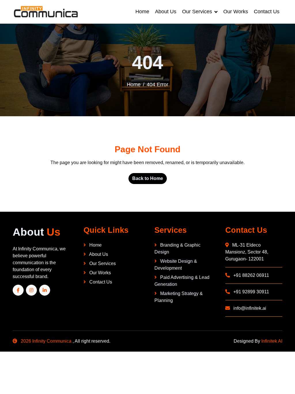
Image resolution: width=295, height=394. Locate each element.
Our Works (235, 11)
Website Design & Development (175, 265)
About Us (165, 11)
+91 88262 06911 (250, 275)
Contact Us (266, 11)
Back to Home (147, 178)
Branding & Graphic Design (177, 248)
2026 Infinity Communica (46, 341)
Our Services (197, 11)
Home (142, 11)
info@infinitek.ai (249, 308)
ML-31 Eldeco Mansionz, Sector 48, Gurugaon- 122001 (246, 252)
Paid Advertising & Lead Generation (181, 281)
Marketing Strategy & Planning (178, 297)
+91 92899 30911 (250, 291)
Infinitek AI (271, 341)
